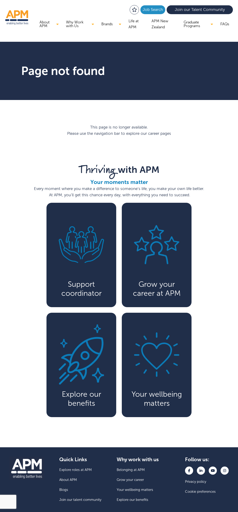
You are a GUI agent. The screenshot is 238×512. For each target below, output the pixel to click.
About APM (45, 24)
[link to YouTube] (213, 471)
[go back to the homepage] (16, 17)
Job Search (153, 9)
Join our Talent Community (200, 9)
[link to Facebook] (189, 471)
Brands (107, 24)
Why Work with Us (74, 24)
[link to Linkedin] (201, 471)
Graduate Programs (192, 24)
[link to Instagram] (225, 471)
